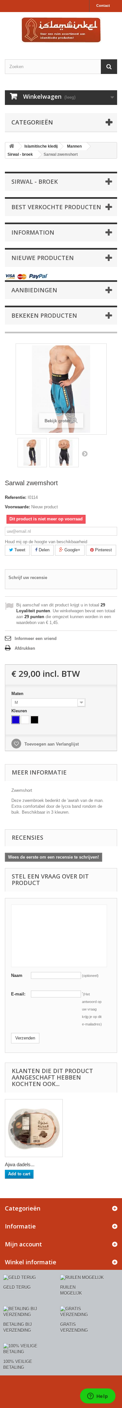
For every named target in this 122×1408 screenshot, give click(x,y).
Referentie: (15, 497)
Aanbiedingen (34, 290)
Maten (18, 693)
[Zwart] (34, 719)
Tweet (19, 549)
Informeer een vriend (36, 638)
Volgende (84, 453)
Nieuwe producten (42, 258)
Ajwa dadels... (19, 1164)
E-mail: (18, 994)
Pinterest (103, 549)
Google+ (71, 549)
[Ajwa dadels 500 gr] (34, 1128)
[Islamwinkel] (61, 30)
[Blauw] (15, 719)
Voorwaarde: (17, 506)
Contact (103, 5)
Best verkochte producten (56, 207)
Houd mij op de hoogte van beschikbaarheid (46, 541)
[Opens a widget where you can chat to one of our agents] (97, 1396)
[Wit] (25, 719)
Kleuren (19, 710)
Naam (16, 975)
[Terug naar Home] (12, 146)
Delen (43, 549)
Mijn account (23, 1244)
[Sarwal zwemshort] (32, 452)
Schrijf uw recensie (27, 577)
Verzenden (25, 1038)
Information (32, 232)
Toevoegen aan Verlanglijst (51, 744)
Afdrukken (25, 648)
